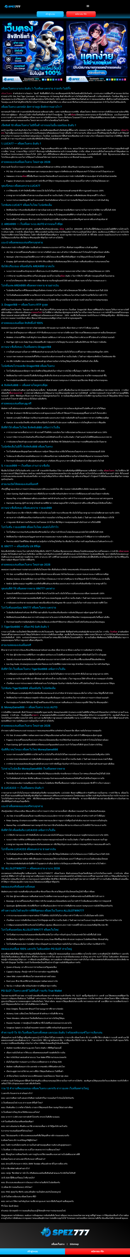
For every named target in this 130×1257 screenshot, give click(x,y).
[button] (88, 6)
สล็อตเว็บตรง (6, 93)
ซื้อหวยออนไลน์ (15, 393)
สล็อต (61, 229)
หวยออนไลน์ (36, 312)
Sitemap (74, 1244)
